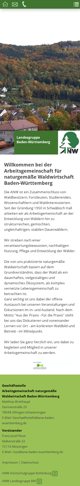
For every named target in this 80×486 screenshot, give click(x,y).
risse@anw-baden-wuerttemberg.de (38, 452)
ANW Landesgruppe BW (19, 481)
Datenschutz (30, 462)
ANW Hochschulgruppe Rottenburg (27, 473)
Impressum (10, 462)
